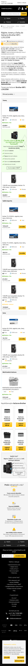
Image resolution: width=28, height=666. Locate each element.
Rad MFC (23, 26)
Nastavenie (21, 657)
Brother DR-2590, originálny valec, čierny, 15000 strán (13, 329)
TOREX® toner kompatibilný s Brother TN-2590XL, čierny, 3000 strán (13, 270)
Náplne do (7, 418)
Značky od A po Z (14, 569)
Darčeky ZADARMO (14, 582)
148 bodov (9, 301)
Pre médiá (14, 604)
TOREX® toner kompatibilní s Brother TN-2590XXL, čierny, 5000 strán (13, 297)
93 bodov (24, 273)
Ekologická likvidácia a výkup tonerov (14, 586)
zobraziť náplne (7, 424)
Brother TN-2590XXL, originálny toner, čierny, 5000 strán (12, 217)
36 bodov (24, 189)
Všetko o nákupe (21, 3)
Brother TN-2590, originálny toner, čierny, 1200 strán (13, 117)
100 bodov (9, 361)
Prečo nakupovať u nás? (14, 580)
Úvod (3, 26)
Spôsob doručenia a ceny (14, 565)
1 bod (23, 120)
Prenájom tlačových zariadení (14, 588)
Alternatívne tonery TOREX (14, 584)
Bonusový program (14, 571)
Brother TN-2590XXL (13, 60)
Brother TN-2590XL (9, 59)
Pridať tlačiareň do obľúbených (16, 41)
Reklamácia (14, 573)
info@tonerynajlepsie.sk (15, 618)
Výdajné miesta (14, 567)
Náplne (8, 18)
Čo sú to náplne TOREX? (14, 168)
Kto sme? (14, 598)
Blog (14, 590)
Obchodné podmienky (14, 602)
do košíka (22, 126)
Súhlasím (6, 657)
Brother (17, 26)
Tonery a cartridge (10, 26)
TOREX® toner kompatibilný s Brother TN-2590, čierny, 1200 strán (13, 186)
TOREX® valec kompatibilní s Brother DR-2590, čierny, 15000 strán (13, 356)
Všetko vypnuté (19, 661)
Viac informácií (15, 654)
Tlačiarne (8, 22)
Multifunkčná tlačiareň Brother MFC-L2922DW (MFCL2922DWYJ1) (12, 388)
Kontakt (14, 606)
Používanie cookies (14, 600)
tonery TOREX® (18, 63)
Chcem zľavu (19, 556)
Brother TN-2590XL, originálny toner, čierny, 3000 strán (14, 244)
